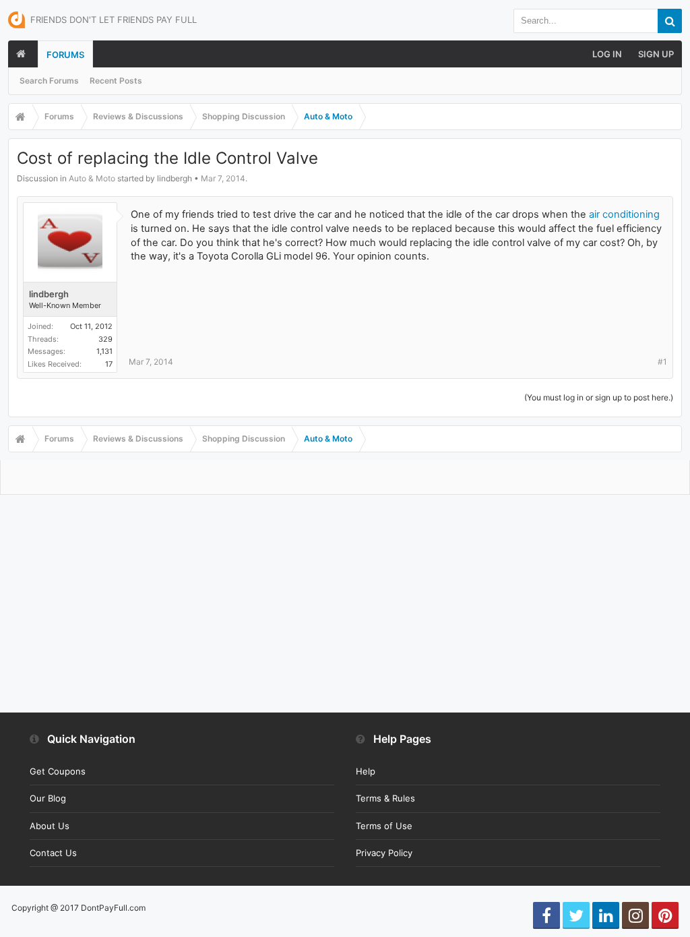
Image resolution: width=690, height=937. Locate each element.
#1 (662, 362)
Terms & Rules (385, 798)
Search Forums (49, 80)
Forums (65, 54)
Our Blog (48, 798)
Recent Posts (116, 80)
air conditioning (624, 214)
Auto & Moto (92, 178)
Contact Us (53, 852)
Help (365, 771)
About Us (49, 825)
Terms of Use (384, 825)
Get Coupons (58, 771)
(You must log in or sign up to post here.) (598, 397)
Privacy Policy (384, 852)
